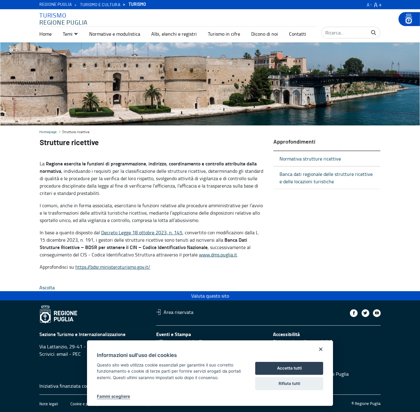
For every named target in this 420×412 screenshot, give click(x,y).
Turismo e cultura (100, 5)
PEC (77, 354)
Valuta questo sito (210, 295)
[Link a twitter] (365, 313)
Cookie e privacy (84, 403)
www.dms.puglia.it (218, 254)
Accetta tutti (289, 368)
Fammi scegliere (113, 396)
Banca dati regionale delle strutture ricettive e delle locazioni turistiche (326, 178)
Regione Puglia (55, 4)
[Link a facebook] (354, 313)
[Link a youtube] (377, 313)
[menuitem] (45, 34)
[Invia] (373, 33)
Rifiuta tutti (289, 383)
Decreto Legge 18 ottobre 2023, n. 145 (141, 232)
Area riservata (178, 312)
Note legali (48, 403)
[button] (70, 34)
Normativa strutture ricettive (310, 158)
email (62, 354)
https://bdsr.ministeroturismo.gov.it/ (112, 266)
